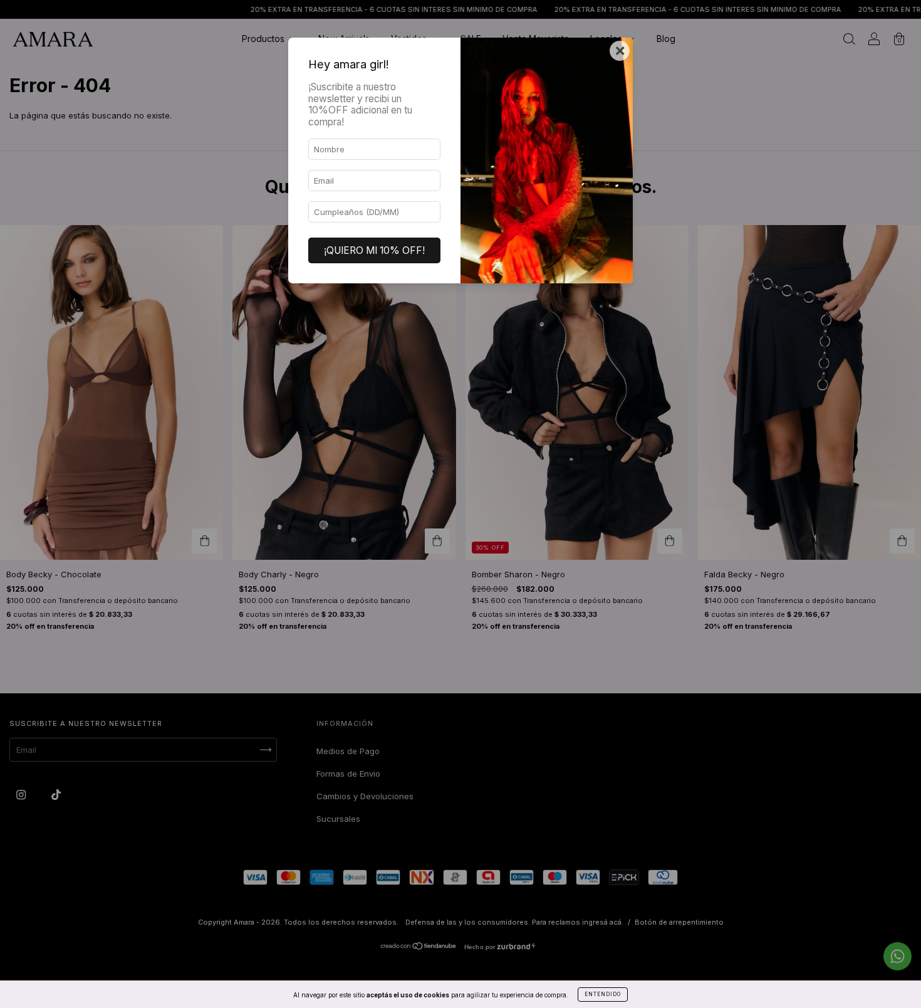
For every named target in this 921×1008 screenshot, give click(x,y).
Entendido (603, 994)
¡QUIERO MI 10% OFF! (374, 250)
